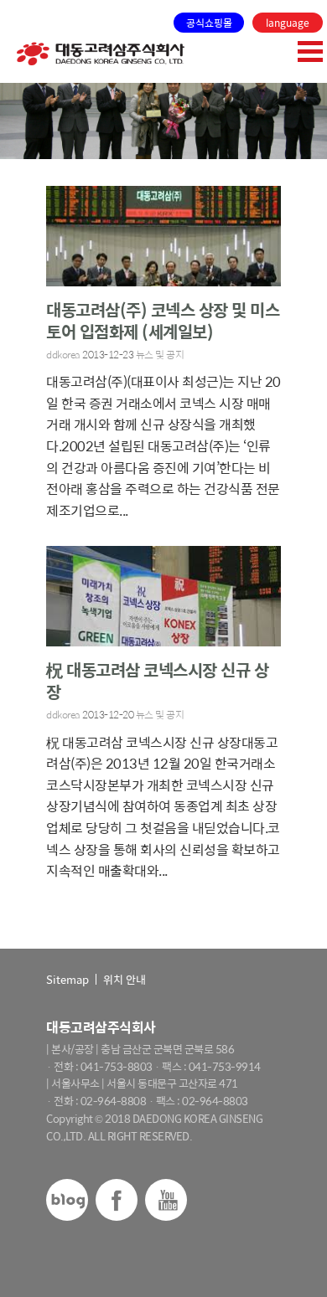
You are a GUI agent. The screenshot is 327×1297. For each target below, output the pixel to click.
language (287, 22)
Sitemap (67, 979)
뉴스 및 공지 (160, 354)
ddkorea (63, 354)
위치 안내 (124, 979)
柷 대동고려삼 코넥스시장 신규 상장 (157, 680)
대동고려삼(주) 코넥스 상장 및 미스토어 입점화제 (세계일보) (162, 320)
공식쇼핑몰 (209, 22)
